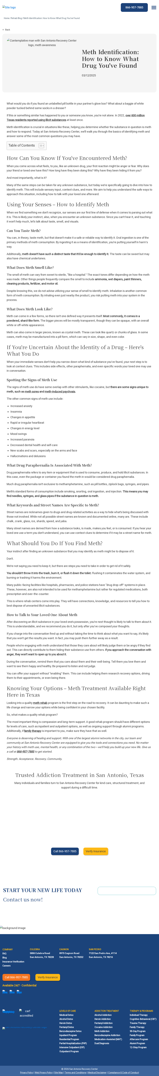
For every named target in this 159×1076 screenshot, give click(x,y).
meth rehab (40, 702)
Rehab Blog (16, 18)
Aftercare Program (139, 1039)
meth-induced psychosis (60, 391)
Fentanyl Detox (66, 1027)
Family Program (137, 1035)
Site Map (58, 1072)
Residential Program (69, 1039)
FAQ (4, 953)
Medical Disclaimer (97, 1072)
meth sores (32, 391)
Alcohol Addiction (103, 1015)
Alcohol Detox (66, 1019)
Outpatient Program (69, 1051)
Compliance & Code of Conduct (123, 1072)
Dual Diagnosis (102, 1043)
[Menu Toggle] (153, 7)
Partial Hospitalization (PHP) (73, 1043)
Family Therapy (137, 1027)
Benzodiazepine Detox (70, 1031)
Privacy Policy (26, 1072)
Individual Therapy (139, 1015)
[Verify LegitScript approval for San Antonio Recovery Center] (8, 1016)
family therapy (32, 730)
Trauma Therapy (138, 1023)
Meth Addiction (102, 1031)
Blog (4, 957)
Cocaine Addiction (104, 1027)
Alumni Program (137, 1043)
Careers (6, 965)
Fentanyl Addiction (104, 1023)
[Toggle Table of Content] (39, 145)
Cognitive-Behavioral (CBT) (143, 1019)
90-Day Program (137, 1031)
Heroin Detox (65, 1023)
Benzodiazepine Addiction (107, 1035)
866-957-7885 (25, 751)
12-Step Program (138, 1047)
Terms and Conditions (75, 1072)
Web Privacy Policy (43, 1072)
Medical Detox (66, 1015)
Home (6, 18)
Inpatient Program (68, 1035)
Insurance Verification (13, 961)
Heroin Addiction (103, 1019)
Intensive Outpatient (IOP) (72, 1047)
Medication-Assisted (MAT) (108, 1039)
